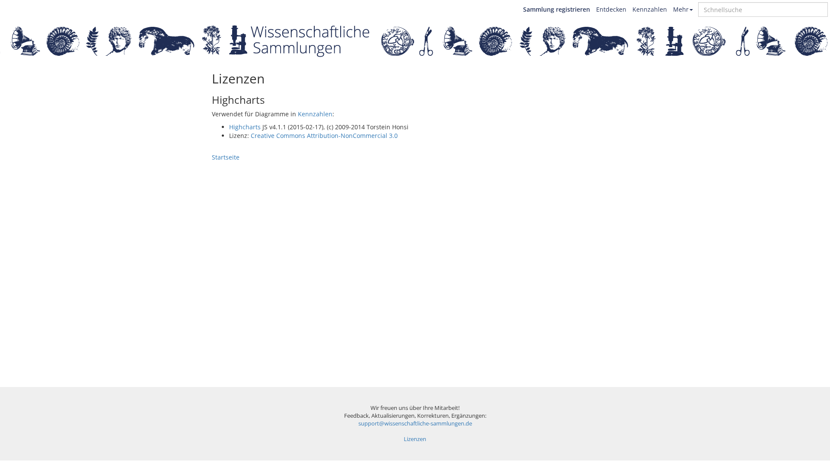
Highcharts (245, 127)
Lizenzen (415, 439)
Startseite (225, 157)
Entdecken (611, 9)
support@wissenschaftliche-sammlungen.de (415, 423)
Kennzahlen (649, 9)
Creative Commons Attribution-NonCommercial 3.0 (324, 135)
